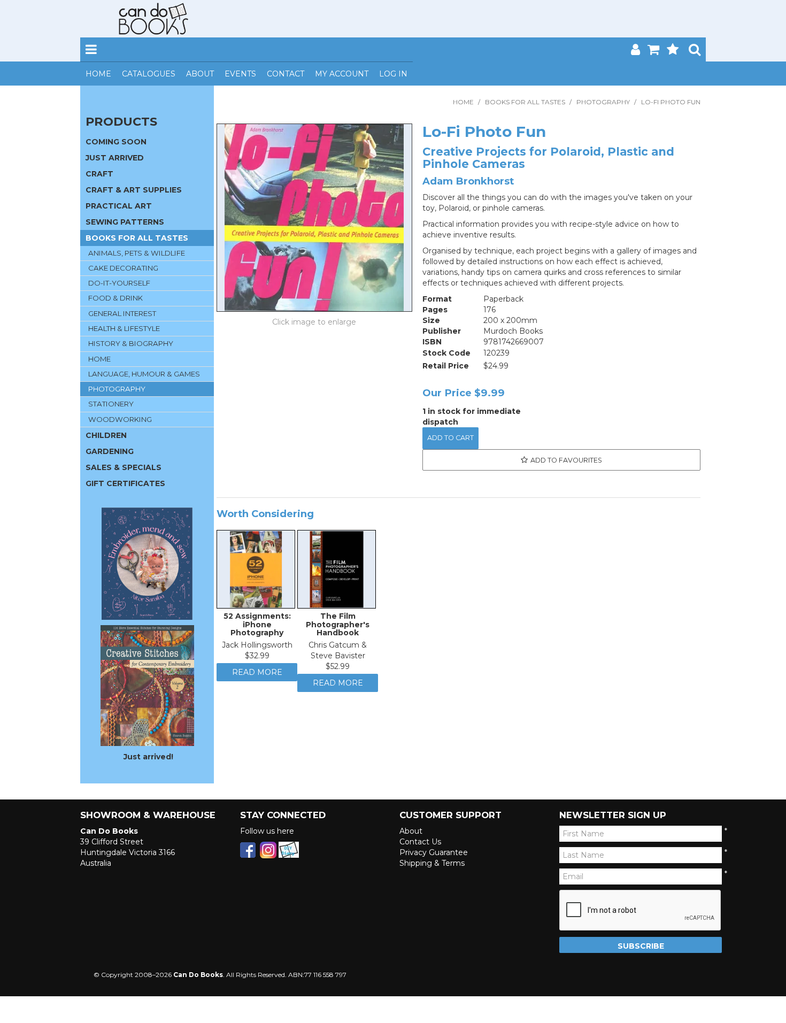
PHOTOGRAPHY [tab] (116, 388)
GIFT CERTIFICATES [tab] (125, 483)
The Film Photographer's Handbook (337, 627)
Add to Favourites (566, 460)
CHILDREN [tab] (106, 435)
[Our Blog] (289, 849)
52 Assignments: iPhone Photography (257, 627)
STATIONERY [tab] (111, 403)
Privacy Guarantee (433, 852)
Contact (285, 74)
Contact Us (420, 842)
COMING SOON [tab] (116, 142)
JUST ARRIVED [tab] (115, 158)
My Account (341, 74)
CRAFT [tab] (99, 174)
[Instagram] (268, 849)
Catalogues (148, 74)
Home (98, 74)
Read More (257, 677)
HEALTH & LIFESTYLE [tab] (124, 328)
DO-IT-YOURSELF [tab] (119, 283)
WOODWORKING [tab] (120, 419)
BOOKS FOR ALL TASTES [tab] (137, 238)
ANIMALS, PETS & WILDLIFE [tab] (136, 253)
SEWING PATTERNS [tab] (125, 222)
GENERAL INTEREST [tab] (122, 313)
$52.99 (338, 669)
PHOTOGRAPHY (603, 102)
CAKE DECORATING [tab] (123, 268)
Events (240, 74)
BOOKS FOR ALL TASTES (525, 102)
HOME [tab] (99, 359)
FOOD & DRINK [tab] (115, 298)
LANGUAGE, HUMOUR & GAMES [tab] (144, 374)
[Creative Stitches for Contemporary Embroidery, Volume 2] (147, 685)
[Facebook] (248, 849)
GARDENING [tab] (110, 451)
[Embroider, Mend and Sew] (147, 563)
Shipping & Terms (432, 863)
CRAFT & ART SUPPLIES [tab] (134, 190)
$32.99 (257, 658)
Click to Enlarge (314, 323)
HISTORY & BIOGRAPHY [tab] (130, 343)
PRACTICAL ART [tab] (119, 206)
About (200, 74)
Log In (393, 74)
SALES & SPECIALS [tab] (123, 467)
